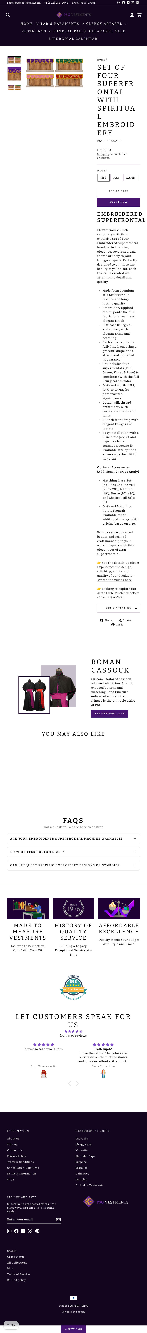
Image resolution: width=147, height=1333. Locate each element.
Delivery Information (21, 1173)
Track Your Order (83, 2)
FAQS (11, 1179)
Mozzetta (81, 1150)
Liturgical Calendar (73, 39)
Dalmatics (82, 1173)
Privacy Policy (16, 1156)
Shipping (103, 154)
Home (27, 24)
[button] (70, 1083)
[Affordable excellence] (119, 908)
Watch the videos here (115, 580)
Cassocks (81, 1138)
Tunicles (81, 1179)
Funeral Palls (69, 31)
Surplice (81, 1162)
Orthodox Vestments (89, 1185)
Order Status (16, 1256)
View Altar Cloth (112, 597)
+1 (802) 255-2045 (56, 2)
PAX (116, 177)
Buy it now (119, 202)
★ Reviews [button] (73, 1329)
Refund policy (16, 1280)
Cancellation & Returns (23, 1167)
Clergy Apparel (105, 24)
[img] (73, 1031)
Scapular (81, 1167)
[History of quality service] (73, 908)
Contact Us (14, 1150)
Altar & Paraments (58, 24)
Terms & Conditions (20, 1162)
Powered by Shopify (73, 1312)
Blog (10, 1268)
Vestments (35, 31)
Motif (102, 170)
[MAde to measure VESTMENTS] (28, 908)
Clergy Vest (83, 1144)
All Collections (17, 1262)
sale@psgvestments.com (24, 2)
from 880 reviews (73, 1035)
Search (12, 1251)
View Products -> (109, 713)
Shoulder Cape (85, 1156)
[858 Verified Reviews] (73, 1002)
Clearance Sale (107, 31)
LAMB (130, 177)
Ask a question (118, 608)
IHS (103, 177)
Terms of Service (18, 1274)
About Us (13, 1138)
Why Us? (13, 1144)
